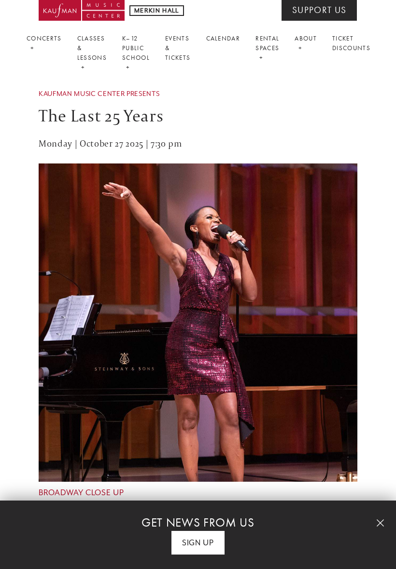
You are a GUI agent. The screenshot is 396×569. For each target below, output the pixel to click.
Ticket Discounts (351, 43)
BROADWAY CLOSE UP (81, 492)
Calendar (223, 38)
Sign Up (198, 542)
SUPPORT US (319, 10)
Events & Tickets (177, 48)
